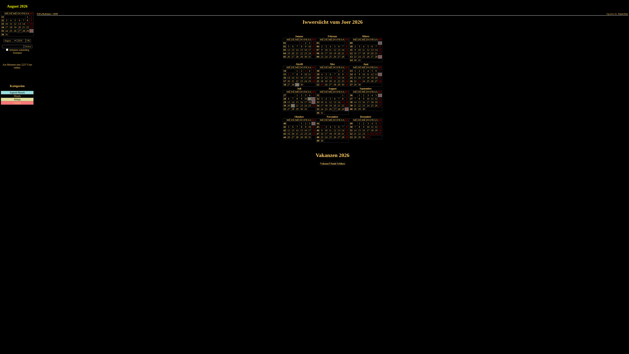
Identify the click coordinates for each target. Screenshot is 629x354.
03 (284, 50)
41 (284, 127)
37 (351, 98)
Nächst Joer (341, 30)
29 (301, 56)
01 (284, 43)
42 (284, 130)
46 (318, 130)
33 (2, 23)
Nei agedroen (17, 59)
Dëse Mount (332, 5)
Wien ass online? (17, 71)
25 (313, 53)
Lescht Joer (323, 30)
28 (297, 56)
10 (309, 46)
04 (284, 53)
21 (297, 53)
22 (301, 53)
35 (2, 31)
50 (351, 127)
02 (284, 46)
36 (2, 34)
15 (301, 50)
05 (284, 56)
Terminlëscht (369, 5)
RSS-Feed (17, 77)
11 (313, 46)
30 (305, 56)
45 (318, 127)
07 (318, 50)
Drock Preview (46, 147)
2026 (24, 6)
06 (318, 46)
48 (318, 137)
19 (288, 53)
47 (318, 133)
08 (318, 53)
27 (293, 56)
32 (2, 20)
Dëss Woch (314, 5)
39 (351, 105)
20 (293, 53)
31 (2, 17)
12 (288, 50)
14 (297, 50)
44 (284, 137)
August (13, 6)
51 (351, 130)
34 (2, 27)
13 (293, 50)
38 (351, 102)
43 (284, 133)
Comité (17, 102)
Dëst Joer (351, 5)
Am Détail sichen (17, 56)
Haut (296, 5)
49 (318, 140)
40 (351, 109)
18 (313, 50)
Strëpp (17, 99)
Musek (17, 96)
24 (309, 53)
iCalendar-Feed (17, 80)
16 (305, 50)
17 (309, 50)
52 (351, 133)
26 (288, 56)
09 (318, 56)
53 (351, 137)
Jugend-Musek (17, 92)
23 (305, 53)
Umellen (332, 8)
